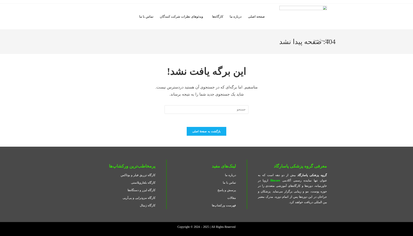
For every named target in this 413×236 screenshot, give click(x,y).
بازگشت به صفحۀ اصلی (206, 131)
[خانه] (334, 40)
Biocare (275, 180)
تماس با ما (146, 16)
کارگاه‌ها (217, 16)
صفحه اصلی (256, 16)
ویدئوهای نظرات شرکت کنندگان (181, 16)
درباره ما (236, 16)
